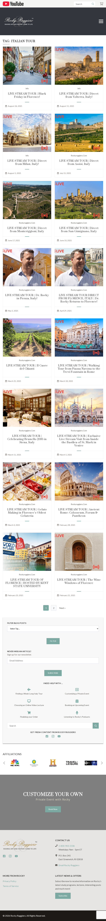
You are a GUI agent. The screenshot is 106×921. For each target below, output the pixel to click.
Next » (62, 608)
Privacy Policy (9, 881)
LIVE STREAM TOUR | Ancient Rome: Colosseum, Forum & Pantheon (78, 513)
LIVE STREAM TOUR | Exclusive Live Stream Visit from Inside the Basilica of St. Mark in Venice (79, 440)
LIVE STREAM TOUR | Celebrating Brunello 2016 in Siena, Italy (27, 439)
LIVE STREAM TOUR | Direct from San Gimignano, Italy (79, 230)
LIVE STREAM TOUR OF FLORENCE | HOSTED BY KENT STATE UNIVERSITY (27, 583)
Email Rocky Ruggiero (69, 865)
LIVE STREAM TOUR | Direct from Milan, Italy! (27, 162)
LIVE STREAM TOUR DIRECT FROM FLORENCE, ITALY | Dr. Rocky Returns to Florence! (79, 298)
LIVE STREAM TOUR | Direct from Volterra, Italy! (79, 95)
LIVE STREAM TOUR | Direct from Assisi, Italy (79, 162)
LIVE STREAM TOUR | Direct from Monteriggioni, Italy (27, 230)
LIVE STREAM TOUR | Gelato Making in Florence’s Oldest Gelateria (27, 513)
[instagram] (53, 736)
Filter (53, 641)
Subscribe (53, 673)
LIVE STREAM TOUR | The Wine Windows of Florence (79, 581)
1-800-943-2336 (67, 845)
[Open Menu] (101, 21)
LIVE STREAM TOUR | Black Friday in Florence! (27, 95)
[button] (4, 763)
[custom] (47, 736)
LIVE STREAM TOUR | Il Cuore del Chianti (27, 367)
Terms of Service (10, 886)
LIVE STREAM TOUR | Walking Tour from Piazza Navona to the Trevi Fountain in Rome (79, 369)
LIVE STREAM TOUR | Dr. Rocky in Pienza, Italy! (27, 297)
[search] (92, 3)
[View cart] (101, 3)
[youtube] (59, 736)
